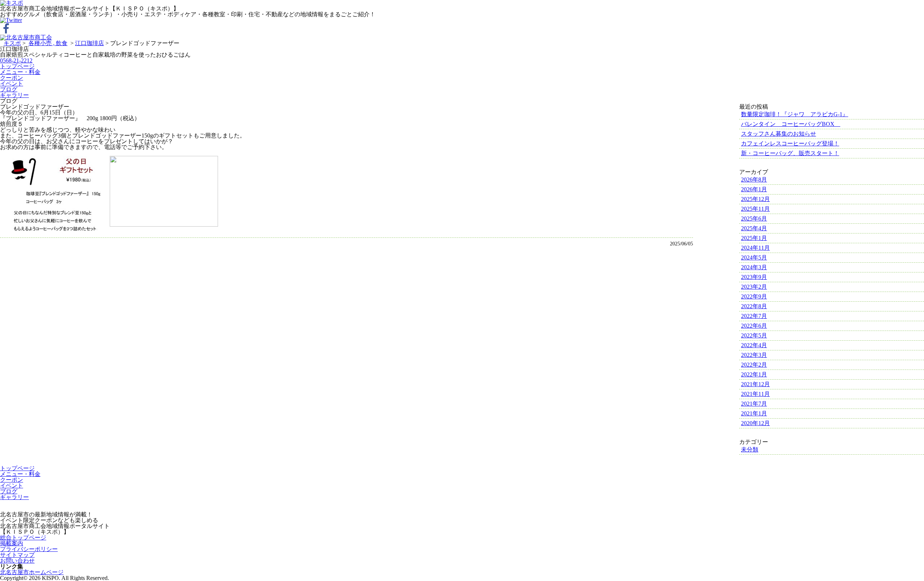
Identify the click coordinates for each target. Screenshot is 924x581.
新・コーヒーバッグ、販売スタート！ (790, 153)
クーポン (11, 78)
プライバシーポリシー (29, 549)
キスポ (12, 43)
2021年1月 (754, 413)
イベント (11, 83)
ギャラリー (14, 95)
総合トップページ (23, 537)
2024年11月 (755, 248)
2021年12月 (755, 384)
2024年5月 (754, 257)
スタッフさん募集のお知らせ (778, 134)
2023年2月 (754, 287)
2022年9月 (754, 296)
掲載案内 (11, 543)
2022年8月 (754, 306)
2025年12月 (755, 199)
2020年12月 (755, 423)
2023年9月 (754, 277)
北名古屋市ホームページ (32, 572)
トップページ (17, 66)
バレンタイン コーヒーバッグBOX (790, 124)
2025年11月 (755, 209)
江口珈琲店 (89, 43)
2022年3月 (754, 355)
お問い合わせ (17, 561)
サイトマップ (17, 555)
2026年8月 (754, 179)
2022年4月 (754, 345)
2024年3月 (754, 267)
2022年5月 (754, 335)
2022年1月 (754, 374)
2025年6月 (754, 218)
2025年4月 (754, 228)
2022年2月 (754, 365)
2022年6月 (754, 326)
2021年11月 (755, 394)
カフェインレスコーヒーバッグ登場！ (790, 143)
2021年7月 (754, 404)
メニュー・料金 (20, 72)
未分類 (749, 449)
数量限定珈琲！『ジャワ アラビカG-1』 (794, 114)
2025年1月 (754, 238)
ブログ (8, 89)
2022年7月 (754, 316)
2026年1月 (754, 189)
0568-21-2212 (16, 60)
